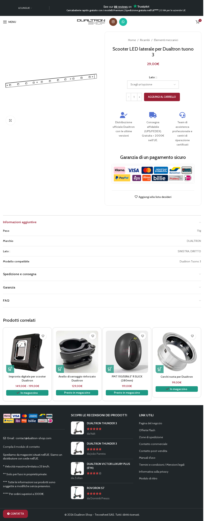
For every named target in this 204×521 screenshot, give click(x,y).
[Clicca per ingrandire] (10, 120)
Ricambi (145, 40)
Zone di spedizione (151, 437)
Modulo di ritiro (148, 478)
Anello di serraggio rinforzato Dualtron (77, 378)
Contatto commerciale (153, 444)
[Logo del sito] (91, 21)
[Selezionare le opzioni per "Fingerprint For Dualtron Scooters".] (10, 369)
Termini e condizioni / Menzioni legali (161, 464)
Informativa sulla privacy (153, 471)
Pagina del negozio (150, 423)
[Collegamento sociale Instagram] (113, 22)
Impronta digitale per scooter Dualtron (27, 378)
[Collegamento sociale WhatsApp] (123, 22)
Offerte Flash (147, 430)
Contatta (17, 513)
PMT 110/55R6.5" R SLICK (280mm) (127, 378)
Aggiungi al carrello (162, 96)
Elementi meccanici (166, 40)
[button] (60, 369)
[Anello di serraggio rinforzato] (77, 352)
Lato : (152, 77)
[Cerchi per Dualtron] (177, 352)
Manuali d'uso (147, 457)
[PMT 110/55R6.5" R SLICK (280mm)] (127, 352)
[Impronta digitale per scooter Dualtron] (27, 352)
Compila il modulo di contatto (21, 447)
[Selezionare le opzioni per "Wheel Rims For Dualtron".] (160, 369)
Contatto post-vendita (153, 451)
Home (132, 40)
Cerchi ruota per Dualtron (177, 376)
